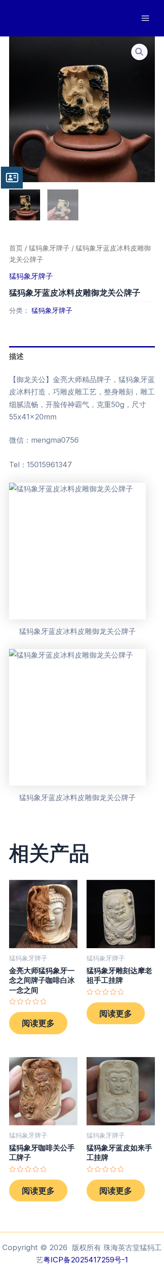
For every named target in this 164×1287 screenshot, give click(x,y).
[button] (139, 52)
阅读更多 (38, 1023)
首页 (16, 248)
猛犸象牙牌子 (49, 248)
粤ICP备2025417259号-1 (85, 1259)
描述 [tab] (16, 356)
